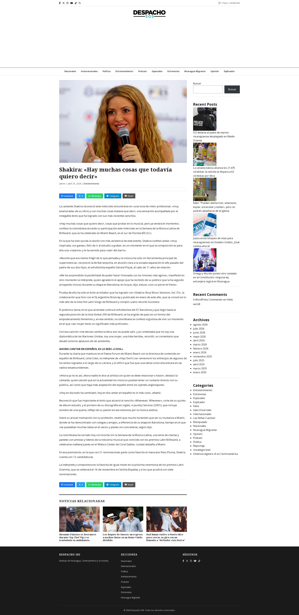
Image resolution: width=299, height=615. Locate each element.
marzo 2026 (200, 344)
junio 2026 (199, 332)
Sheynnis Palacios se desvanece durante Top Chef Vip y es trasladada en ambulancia (77, 537)
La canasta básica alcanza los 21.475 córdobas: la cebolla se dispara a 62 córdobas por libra (214, 171)
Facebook (68, 196)
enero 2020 (199, 372)
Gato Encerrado (202, 410)
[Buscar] (80, 3)
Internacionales (89, 71)
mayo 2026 (199, 336)
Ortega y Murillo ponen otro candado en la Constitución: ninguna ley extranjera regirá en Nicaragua (215, 277)
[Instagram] (67, 3)
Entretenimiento (124, 71)
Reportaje (199, 445)
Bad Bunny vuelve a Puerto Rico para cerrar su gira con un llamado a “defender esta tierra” (165, 537)
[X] (63, 3)
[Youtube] (71, 3)
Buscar (197, 83)
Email (130, 196)
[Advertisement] (149, 44)
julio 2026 (198, 328)
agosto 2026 (200, 324)
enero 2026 (199, 352)
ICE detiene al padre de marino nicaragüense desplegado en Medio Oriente (214, 136)
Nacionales (70, 71)
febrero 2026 (200, 348)
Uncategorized (201, 450)
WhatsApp (96, 196)
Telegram (114, 196)
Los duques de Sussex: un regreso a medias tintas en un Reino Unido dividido (123, 537)
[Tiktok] (76, 3)
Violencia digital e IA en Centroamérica (215, 454)
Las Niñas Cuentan (204, 418)
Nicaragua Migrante (195, 71)
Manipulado (200, 422)
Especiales (157, 71)
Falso (196, 406)
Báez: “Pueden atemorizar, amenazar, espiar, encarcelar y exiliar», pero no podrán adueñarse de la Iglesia (215, 207)
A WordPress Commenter (208, 299)
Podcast (142, 71)
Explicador (229, 71)
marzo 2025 (200, 368)
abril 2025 (199, 364)
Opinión (215, 71)
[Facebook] (60, 3)
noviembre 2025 (202, 356)
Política (107, 71)
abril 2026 (199, 340)
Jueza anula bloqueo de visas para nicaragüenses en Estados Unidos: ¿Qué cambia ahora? (216, 242)
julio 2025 (198, 360)
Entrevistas (173, 71)
